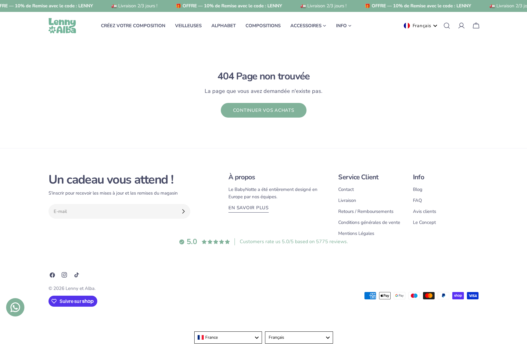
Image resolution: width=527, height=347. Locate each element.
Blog (417, 189)
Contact (346, 189)
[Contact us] (15, 307)
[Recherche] (447, 26)
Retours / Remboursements (365, 211)
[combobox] (228, 337)
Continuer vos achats (263, 110)
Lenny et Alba (80, 288)
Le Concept (424, 222)
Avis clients (424, 211)
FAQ (417, 200)
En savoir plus (248, 208)
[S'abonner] (183, 211)
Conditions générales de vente (369, 222)
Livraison (347, 200)
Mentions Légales (356, 233)
